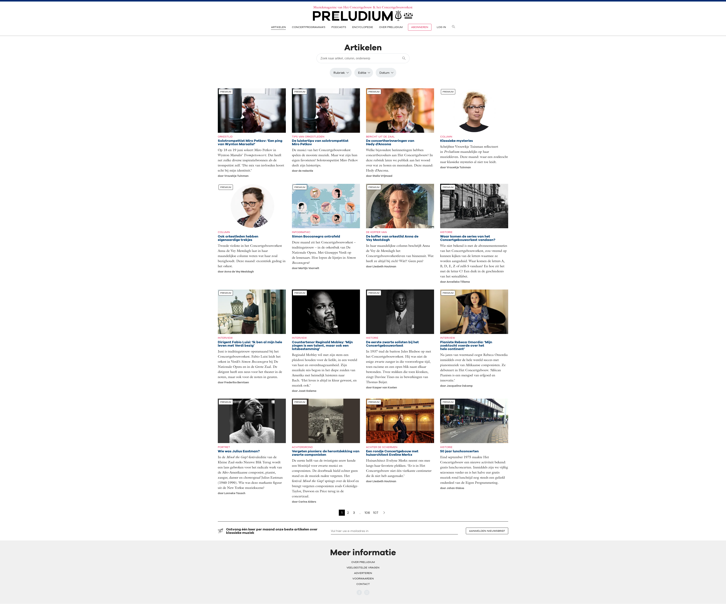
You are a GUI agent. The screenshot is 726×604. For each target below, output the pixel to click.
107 (375, 513)
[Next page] (384, 513)
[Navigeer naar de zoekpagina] (453, 27)
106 (367, 513)
